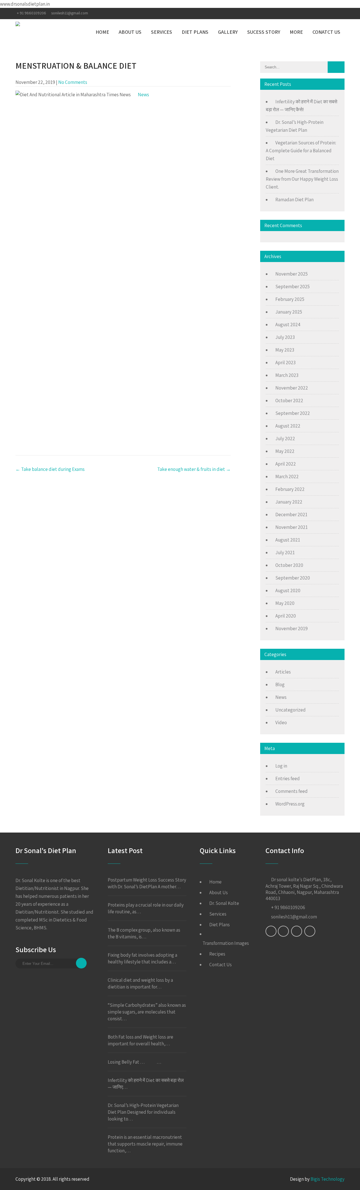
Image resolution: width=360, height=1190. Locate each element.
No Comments (72, 82)
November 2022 (291, 388)
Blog (280, 684)
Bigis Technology (327, 1179)
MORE (296, 32)
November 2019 (291, 628)
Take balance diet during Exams (50, 469)
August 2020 (287, 590)
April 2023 (285, 362)
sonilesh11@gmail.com (69, 12)
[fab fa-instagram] (328, 13)
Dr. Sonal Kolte (224, 903)
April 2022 (285, 464)
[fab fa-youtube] (339, 13)
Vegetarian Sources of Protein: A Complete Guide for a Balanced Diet (301, 151)
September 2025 (292, 286)
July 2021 (285, 552)
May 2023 (284, 350)
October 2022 (289, 400)
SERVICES (161, 32)
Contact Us (220, 964)
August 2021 (287, 540)
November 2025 (291, 274)
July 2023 (285, 337)
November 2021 (291, 527)
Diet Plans (219, 924)
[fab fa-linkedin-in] (317, 13)
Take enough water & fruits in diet (194, 469)
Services (217, 914)
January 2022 (288, 502)
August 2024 (287, 324)
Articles (283, 672)
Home (215, 882)
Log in (281, 766)
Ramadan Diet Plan (294, 199)
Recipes (217, 954)
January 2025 (288, 312)
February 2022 (290, 489)
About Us (218, 892)
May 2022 (284, 451)
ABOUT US (130, 32)
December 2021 (291, 514)
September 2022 (292, 413)
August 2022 (287, 426)
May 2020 (284, 603)
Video (281, 722)
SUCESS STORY (263, 32)
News (143, 94)
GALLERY (228, 32)
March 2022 (287, 476)
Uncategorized (290, 710)
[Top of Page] (344, 1178)
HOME (102, 32)
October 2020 (289, 565)
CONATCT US (326, 32)
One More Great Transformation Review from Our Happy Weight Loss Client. (302, 179)
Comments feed (291, 791)
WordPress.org (290, 804)
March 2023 (286, 375)
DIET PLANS (195, 32)
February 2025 (289, 299)
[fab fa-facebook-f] (307, 13)
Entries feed (287, 778)
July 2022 (285, 438)
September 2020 (292, 578)
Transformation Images (225, 943)
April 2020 (285, 616)
